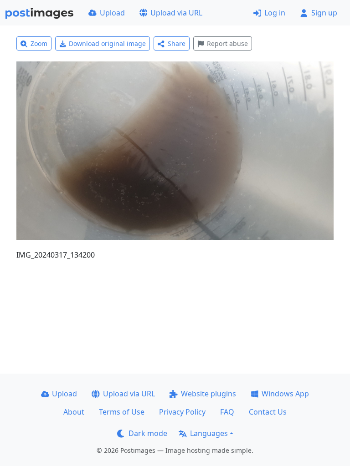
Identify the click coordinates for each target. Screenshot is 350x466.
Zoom (39, 43)
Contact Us (268, 412)
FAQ (227, 412)
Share (176, 43)
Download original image (107, 43)
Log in (274, 13)
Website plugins (208, 394)
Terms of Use (121, 412)
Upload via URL (176, 13)
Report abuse (227, 43)
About (73, 412)
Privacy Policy (182, 412)
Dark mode (148, 433)
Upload (112, 13)
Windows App (285, 394)
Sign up (324, 13)
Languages (209, 433)
